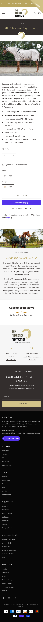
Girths (4, 491)
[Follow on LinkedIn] (15, 598)
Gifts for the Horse (9, 550)
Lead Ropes (6, 510)
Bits (3, 488)
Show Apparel (7, 458)
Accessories (6, 465)
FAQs (4, 576)
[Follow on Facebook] (3, 598)
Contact (5, 569)
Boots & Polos (7, 514)
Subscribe (21, 404)
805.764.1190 (11, 360)
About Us (5, 573)
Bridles (4, 477)
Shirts (4, 454)
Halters (4, 506)
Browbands (6, 480)
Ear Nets (5, 521)
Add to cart (21, 195)
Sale (3, 558)
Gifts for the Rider (8, 554)
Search (4, 591)
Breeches (5, 451)
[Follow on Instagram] (9, 598)
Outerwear (6, 461)
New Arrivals (6, 543)
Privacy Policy (7, 584)
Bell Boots (5, 517)
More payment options (21, 208)
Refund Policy (7, 580)
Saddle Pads (6, 495)
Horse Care (6, 547)
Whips (4, 524)
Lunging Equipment (9, 528)
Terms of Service (8, 587)
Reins (4, 484)
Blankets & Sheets (8, 539)
